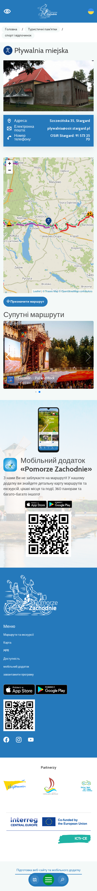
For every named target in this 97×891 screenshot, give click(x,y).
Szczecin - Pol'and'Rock (36, 378)
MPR (6, 650)
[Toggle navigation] (48, 879)
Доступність (11, 658)
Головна (11, 29)
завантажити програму (18, 674)
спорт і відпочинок (18, 35)
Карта (7, 642)
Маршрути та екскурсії (18, 634)
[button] (48, 221)
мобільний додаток (16, 666)
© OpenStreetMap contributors (75, 291)
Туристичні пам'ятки (42, 29)
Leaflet (37, 291)
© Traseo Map (50, 291)
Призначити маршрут (27, 301)
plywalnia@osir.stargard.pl (68, 128)
